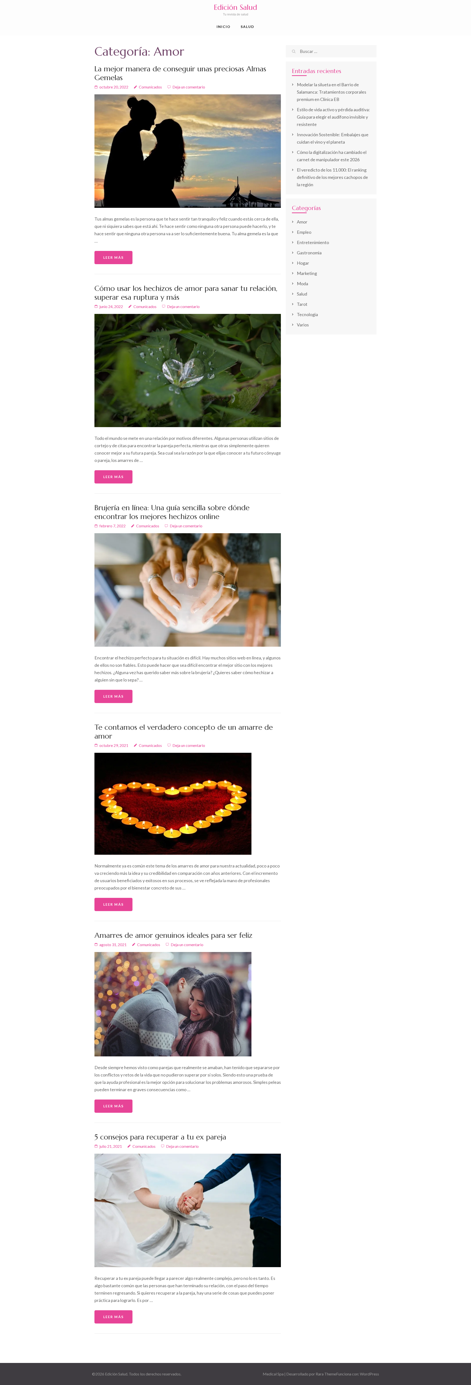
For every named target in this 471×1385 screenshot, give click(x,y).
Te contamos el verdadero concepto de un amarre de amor (183, 732)
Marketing (307, 273)
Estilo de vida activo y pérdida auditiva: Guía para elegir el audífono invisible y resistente (333, 117)
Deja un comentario (188, 87)
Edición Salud (235, 7)
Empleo (304, 232)
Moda (302, 283)
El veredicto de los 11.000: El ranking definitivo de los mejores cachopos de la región (332, 177)
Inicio (224, 27)
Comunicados (150, 87)
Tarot (302, 304)
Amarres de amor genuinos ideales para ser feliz (173, 935)
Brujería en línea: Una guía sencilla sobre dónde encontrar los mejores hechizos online (171, 512)
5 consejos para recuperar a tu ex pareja (160, 1136)
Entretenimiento (313, 242)
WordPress (369, 1374)
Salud (248, 27)
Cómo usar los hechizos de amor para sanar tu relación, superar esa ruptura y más (185, 293)
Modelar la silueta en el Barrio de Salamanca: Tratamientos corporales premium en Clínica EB (331, 92)
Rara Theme (326, 1374)
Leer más (113, 257)
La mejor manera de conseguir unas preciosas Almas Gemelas (180, 73)
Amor (302, 221)
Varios (303, 324)
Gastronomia (309, 252)
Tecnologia (307, 314)
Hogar (303, 263)
